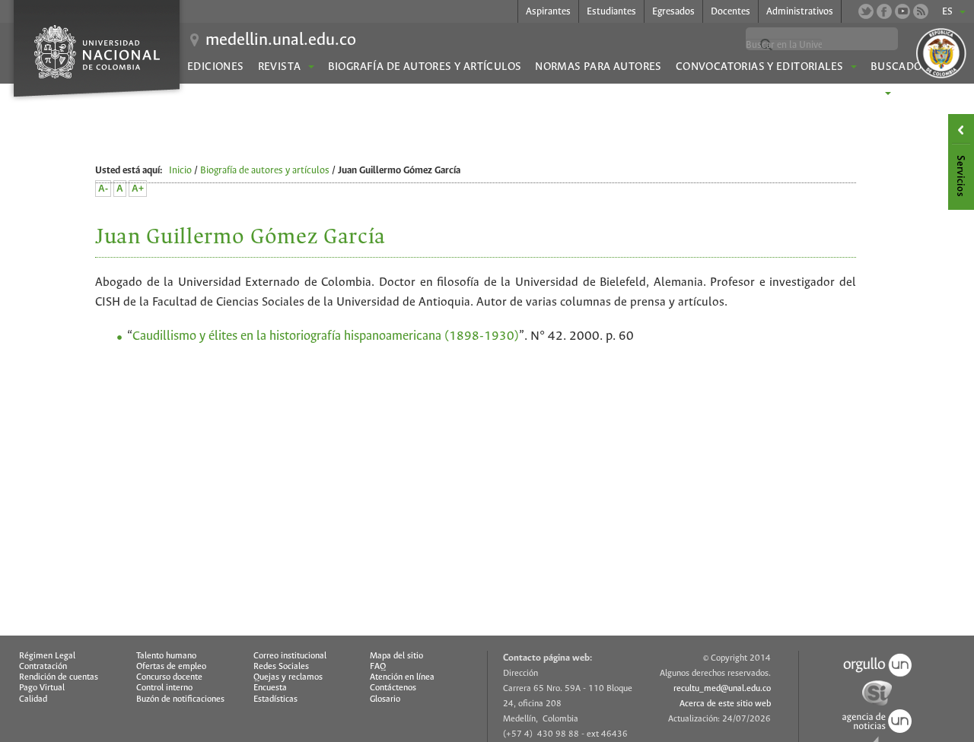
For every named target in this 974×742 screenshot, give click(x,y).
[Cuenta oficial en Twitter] (866, 11)
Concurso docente (169, 677)
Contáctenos (393, 688)
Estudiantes (611, 11)
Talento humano (166, 656)
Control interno (164, 688)
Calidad (33, 699)
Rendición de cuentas (58, 677)
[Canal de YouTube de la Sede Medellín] (902, 11)
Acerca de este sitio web (725, 704)
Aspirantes (548, 11)
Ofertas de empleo (171, 666)
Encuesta (270, 688)
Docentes (730, 11)
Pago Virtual (42, 688)
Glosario (385, 699)
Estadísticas (275, 699)
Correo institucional (289, 656)
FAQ (378, 666)
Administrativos (799, 11)
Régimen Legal (47, 656)
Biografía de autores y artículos (425, 67)
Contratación (43, 666)
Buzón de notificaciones (180, 699)
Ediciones (215, 67)
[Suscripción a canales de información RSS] (920, 11)
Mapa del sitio (396, 656)
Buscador (899, 67)
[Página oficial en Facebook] (884, 11)
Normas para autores (598, 67)
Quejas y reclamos (288, 677)
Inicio (180, 170)
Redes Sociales (281, 666)
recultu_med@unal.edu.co (722, 688)
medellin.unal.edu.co (280, 40)
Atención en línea (402, 677)
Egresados (673, 11)
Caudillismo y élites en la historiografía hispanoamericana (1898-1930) (325, 336)
